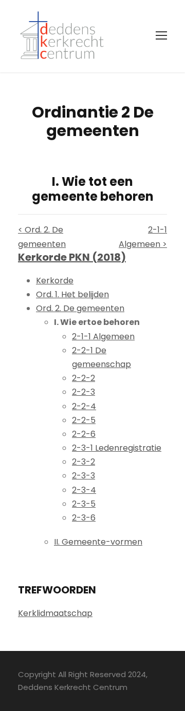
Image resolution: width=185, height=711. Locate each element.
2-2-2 (83, 378)
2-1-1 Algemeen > (143, 236)
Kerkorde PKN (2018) (72, 257)
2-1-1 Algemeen (103, 336)
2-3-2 (83, 462)
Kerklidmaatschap (55, 613)
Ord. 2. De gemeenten (80, 308)
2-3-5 (84, 504)
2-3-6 (84, 518)
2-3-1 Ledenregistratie (116, 448)
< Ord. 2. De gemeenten (42, 236)
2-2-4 (84, 406)
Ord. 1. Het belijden (72, 294)
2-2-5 (84, 420)
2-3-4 (84, 490)
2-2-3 (83, 392)
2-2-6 (84, 434)
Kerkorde (54, 280)
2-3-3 (83, 476)
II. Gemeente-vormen (98, 542)
